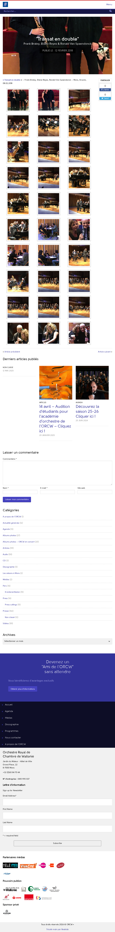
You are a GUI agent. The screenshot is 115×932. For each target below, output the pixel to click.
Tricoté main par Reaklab (57, 929)
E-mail (43, 488)
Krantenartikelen (12, 592)
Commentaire (10, 459)
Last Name (7, 823)
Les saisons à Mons (11, 573)
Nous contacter (13, 738)
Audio (5, 554)
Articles (42, 402)
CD (4, 561)
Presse (6, 611)
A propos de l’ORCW (15, 744)
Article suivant (104, 352)
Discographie (8, 567)
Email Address (9, 796)
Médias (6, 580)
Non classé (8, 367)
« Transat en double (11, 80)
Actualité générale (11, 523)
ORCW (5, 4)
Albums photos (9, 536)
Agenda (79, 402)
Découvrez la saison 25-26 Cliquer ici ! (87, 411)
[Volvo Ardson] (7, 915)
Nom (6, 488)
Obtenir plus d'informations (23, 689)
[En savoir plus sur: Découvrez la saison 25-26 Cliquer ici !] (92, 383)
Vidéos (6, 624)
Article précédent (12, 352)
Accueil (8, 705)
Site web (81, 488)
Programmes (11, 731)
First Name (7, 809)
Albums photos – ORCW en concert (18, 542)
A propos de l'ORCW (12, 517)
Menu (109, 5)
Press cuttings (11, 605)
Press (5, 598)
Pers (5, 586)
